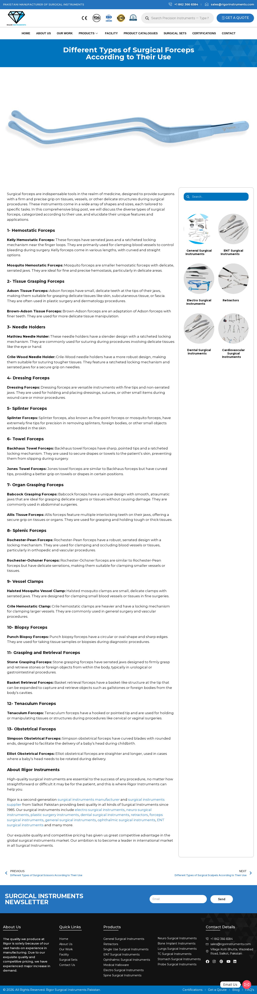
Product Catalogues (141, 33)
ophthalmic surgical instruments (126, 820)
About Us (43, 33)
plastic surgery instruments (55, 815)
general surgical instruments (70, 820)
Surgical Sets (175, 33)
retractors (139, 815)
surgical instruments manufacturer (89, 800)
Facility (111, 33)
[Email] (246, 984)
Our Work (65, 33)
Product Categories (205, 207)
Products (86, 33)
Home (26, 33)
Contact (229, 33)
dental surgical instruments (105, 815)
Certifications (204, 33)
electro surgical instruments (100, 810)
